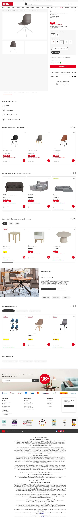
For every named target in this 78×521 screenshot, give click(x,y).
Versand (56, 27)
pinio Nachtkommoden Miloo (32, 227)
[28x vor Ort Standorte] (65, 4)
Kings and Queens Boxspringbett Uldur (34, 177)
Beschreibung (9, 110)
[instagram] (61, 431)
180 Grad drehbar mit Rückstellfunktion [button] (59, 48)
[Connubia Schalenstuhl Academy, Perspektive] (24, 25)
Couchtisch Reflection (56, 227)
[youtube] (63, 431)
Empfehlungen (21, 92)
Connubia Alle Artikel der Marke (48, 288)
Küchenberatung (27, 402)
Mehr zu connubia (61, 288)
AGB (12, 431)
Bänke (17, 223)
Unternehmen (49, 400)
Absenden (35, 380)
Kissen (11, 223)
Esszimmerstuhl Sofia (31, 315)
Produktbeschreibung (7, 92)
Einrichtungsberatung (28, 403)
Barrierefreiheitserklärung (30, 431)
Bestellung (4, 400)
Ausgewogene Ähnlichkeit (8, 310)
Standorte (26, 400)
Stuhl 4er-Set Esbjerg (7, 315)
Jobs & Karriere (50, 402)
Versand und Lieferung (6, 402)
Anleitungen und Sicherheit (13, 119)
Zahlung (3, 403)
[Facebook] (69, 76)
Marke (27, 92)
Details (7, 105)
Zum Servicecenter (68, 405)
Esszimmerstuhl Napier (56, 315)
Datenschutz (16, 431)
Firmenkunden (5, 414)
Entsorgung (4, 408)
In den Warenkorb (62, 66)
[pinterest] (59, 431)
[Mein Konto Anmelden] (68, 4)
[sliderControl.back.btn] (72, 127)
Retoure (3, 404)
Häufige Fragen (5, 410)
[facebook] (56, 431)
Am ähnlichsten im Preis (22, 310)
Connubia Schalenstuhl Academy (9, 131)
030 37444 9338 (61, 83)
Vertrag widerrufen (6, 406)
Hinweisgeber (22, 431)
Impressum (8, 431)
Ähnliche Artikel (34, 92)
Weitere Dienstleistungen (29, 407)
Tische (5, 223)
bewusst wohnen (50, 406)
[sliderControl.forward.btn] (74, 127)
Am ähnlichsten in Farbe (35, 310)
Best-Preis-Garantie (28, 404)
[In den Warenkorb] (24, 160)
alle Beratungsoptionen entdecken (62, 86)
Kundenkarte (49, 404)
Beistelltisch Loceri (6, 227)
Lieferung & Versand (11, 115)
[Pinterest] (72, 76)
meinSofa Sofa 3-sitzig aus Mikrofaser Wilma (11, 177)
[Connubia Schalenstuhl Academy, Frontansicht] (13, 47)
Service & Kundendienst (6, 413)
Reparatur (4, 407)
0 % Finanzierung (5, 411)
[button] (57, 35)
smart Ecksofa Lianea (56, 177)
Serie (15, 92)
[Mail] (75, 76)
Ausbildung (49, 403)
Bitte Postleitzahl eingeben (56, 59)
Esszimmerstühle (7, 357)
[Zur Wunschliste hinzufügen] (75, 11)
